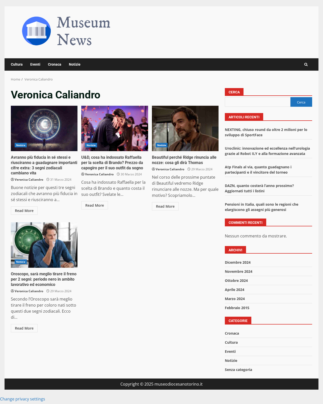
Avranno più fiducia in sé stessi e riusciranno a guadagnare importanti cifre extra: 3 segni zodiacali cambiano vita (44, 128)
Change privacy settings (22, 399)
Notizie (74, 64)
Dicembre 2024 (238, 262)
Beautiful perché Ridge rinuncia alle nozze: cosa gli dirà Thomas (185, 128)
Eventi (35, 64)
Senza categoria (238, 369)
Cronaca (54, 64)
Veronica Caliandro (29, 179)
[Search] (306, 64)
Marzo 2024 (235, 298)
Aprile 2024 (234, 289)
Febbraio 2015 (237, 307)
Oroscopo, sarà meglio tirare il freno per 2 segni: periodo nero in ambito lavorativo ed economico (44, 245)
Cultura (17, 64)
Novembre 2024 (238, 271)
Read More (24, 210)
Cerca (234, 92)
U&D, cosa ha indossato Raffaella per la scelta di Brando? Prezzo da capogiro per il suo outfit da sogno (114, 128)
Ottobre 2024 (236, 280)
